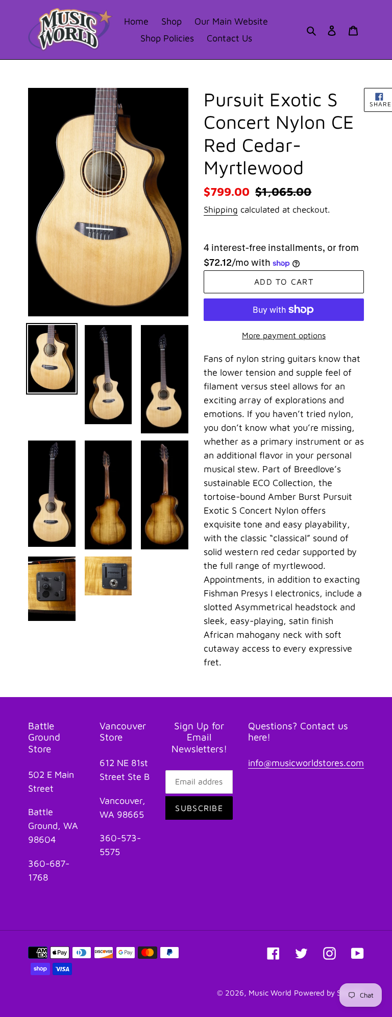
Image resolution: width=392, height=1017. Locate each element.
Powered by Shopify (329, 992)
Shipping (221, 209)
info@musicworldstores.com (306, 762)
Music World (270, 992)
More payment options (284, 335)
